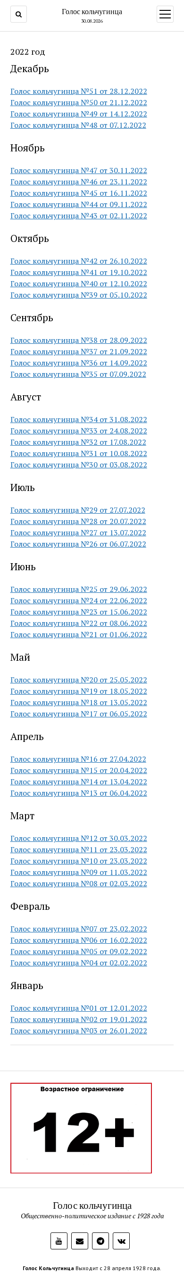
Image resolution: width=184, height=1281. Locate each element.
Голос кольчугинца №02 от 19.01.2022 (78, 1019)
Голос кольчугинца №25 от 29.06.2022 (78, 589)
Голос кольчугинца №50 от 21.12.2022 (78, 102)
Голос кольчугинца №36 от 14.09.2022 (78, 363)
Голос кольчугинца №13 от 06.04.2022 (78, 793)
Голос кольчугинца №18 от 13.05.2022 (78, 702)
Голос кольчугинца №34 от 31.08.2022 (78, 419)
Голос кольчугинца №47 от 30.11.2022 (78, 170)
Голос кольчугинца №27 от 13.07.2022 (78, 532)
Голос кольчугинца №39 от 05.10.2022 (78, 295)
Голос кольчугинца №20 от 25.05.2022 (78, 679)
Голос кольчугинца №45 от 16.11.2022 (78, 193)
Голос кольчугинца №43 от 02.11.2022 (78, 215)
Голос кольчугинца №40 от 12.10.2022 (78, 283)
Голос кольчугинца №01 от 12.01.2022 (78, 1008)
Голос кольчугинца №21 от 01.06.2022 (78, 634)
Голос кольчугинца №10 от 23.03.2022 (78, 861)
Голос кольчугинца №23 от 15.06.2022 (78, 612)
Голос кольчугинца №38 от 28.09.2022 (78, 340)
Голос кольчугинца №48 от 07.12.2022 (78, 125)
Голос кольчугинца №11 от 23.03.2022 (78, 849)
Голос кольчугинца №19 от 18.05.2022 (78, 691)
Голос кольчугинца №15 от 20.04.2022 (78, 770)
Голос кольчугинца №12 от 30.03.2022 (78, 838)
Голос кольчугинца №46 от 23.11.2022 (78, 181)
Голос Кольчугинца (48, 1268)
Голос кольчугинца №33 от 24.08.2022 (78, 430)
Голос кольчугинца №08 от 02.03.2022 (78, 883)
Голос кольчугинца (92, 11)
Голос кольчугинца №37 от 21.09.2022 (78, 351)
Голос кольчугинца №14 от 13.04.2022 (78, 781)
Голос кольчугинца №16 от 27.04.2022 (78, 759)
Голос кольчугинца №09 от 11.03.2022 (78, 872)
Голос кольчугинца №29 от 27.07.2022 (77, 510)
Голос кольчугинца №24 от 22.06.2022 (78, 600)
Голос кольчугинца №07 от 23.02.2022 (78, 928)
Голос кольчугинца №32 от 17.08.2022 (78, 442)
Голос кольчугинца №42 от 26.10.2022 (78, 261)
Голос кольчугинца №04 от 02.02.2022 (78, 962)
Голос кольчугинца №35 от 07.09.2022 (78, 374)
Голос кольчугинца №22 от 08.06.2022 (78, 623)
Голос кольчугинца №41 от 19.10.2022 (78, 272)
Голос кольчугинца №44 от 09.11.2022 (78, 204)
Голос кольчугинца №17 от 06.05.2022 (78, 713)
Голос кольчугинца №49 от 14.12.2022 (78, 113)
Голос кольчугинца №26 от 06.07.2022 (78, 544)
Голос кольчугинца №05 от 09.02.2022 (78, 951)
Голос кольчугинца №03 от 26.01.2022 (78, 1030)
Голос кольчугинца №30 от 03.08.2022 (78, 464)
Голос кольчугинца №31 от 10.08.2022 (78, 453)
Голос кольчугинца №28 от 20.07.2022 (78, 521)
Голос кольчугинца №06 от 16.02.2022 (78, 940)
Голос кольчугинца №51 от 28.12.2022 (78, 91)
